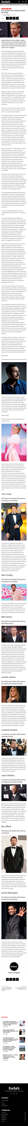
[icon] (2, 4)
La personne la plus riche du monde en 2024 (21, 988)
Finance (3, 8)
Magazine (21, 4)
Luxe (10, 8)
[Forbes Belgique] (14, 966)
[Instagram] (14, 1094)
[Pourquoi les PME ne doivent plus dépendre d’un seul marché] (22, 1032)
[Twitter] (10, 18)
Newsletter (6, 4)
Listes (7, 8)
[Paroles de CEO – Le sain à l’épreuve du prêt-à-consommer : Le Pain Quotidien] (22, 1057)
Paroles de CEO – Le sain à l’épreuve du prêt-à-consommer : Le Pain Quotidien (10, 1056)
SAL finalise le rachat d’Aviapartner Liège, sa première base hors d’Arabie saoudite (9, 1048)
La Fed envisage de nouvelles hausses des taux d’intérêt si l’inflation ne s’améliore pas (10, 1039)
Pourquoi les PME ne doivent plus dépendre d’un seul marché (10, 1031)
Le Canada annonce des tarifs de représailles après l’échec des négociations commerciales (10, 1023)
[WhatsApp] (17, 18)
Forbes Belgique (6, 15)
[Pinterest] (14, 18)
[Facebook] (7, 18)
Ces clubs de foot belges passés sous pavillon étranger (6, 989)
